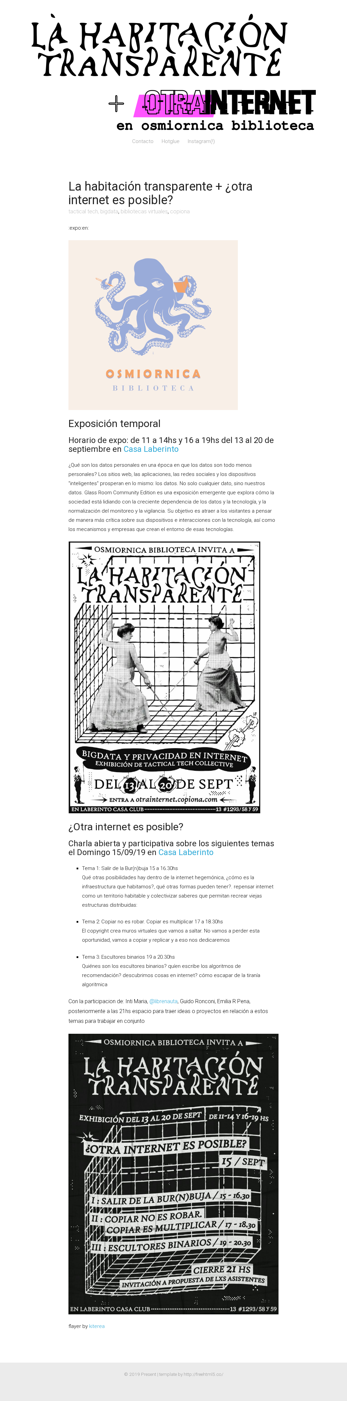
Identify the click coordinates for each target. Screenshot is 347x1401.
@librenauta (163, 1001)
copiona (180, 211)
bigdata (109, 211)
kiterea (97, 1326)
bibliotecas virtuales (144, 211)
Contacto (143, 141)
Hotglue (171, 141)
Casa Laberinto (151, 449)
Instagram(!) (201, 141)
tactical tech (83, 211)
